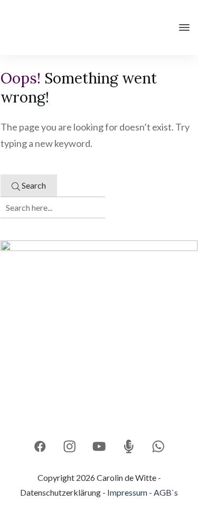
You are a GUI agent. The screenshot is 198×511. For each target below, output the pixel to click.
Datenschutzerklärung (60, 492)
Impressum (127, 492)
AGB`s (166, 492)
